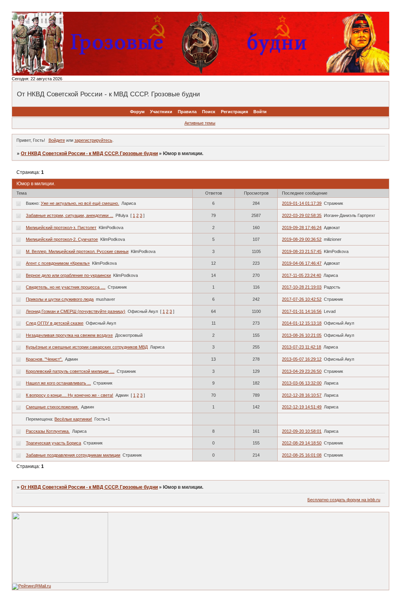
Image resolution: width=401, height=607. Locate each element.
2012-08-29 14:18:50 (302, 443)
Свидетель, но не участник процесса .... (65, 287)
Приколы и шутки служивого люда (60, 299)
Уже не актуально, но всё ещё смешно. (80, 203)
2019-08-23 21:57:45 (302, 251)
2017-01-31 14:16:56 (302, 311)
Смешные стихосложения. (52, 407)
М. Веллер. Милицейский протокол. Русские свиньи (77, 251)
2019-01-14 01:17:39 (302, 203)
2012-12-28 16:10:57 (302, 395)
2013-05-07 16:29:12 (302, 359)
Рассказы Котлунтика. (48, 431)
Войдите (57, 140)
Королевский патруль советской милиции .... (70, 371)
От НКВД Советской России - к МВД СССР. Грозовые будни (89, 153)
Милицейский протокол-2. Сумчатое (62, 239)
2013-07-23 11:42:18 (301, 347)
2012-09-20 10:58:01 (302, 431)
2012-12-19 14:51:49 (302, 407)
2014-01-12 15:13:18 (302, 323)
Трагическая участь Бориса (53, 443)
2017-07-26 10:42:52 (302, 299)
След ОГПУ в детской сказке (54, 323)
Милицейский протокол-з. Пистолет (61, 227)
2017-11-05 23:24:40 (301, 275)
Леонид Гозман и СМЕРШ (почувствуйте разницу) (75, 311)
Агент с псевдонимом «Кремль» (58, 263)
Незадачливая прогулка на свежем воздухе (69, 335)
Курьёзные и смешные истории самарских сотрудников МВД (87, 347)
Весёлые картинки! (73, 419)
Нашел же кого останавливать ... (58, 383)
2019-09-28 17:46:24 (302, 227)
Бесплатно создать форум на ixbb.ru (343, 499)
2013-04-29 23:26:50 (302, 371)
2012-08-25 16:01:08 (302, 455)
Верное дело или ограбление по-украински (68, 275)
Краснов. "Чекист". (44, 359)
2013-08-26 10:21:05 (302, 335)
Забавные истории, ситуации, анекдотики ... (69, 215)
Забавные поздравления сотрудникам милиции (73, 455)
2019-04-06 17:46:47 (302, 263)
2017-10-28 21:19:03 (302, 287)
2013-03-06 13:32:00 (302, 383)
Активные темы (199, 123)
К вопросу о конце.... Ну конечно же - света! (69, 395)
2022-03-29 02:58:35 (302, 215)
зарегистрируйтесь (93, 140)
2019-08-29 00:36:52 (302, 239)
